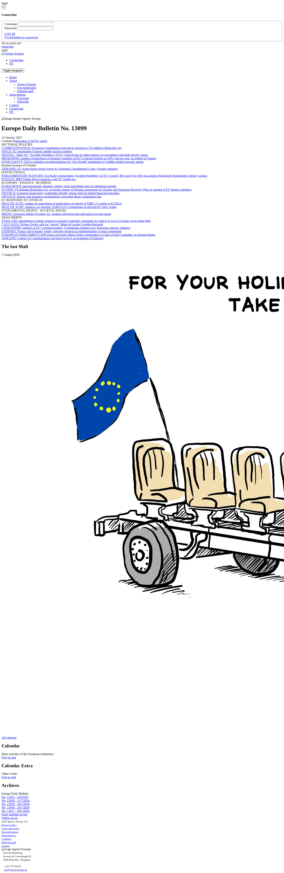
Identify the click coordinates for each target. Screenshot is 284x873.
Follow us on (10, 818)
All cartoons (9, 737)
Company (7, 838)
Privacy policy (9, 825)
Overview (23, 98)
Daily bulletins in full (14, 814)
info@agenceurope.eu (15, 869)
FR (11, 63)
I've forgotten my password (21, 37)
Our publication (26, 87)
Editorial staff (25, 91)
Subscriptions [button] (17, 94)
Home (13, 77)
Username (11, 24)
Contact (14, 105)
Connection (16, 60)
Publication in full (24, 141)
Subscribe (8, 46)
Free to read (9, 757)
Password (10, 28)
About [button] (13, 80)
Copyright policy (11, 828)
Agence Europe (26, 84)
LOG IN (10, 34)
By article (41, 141)
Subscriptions (9, 835)
